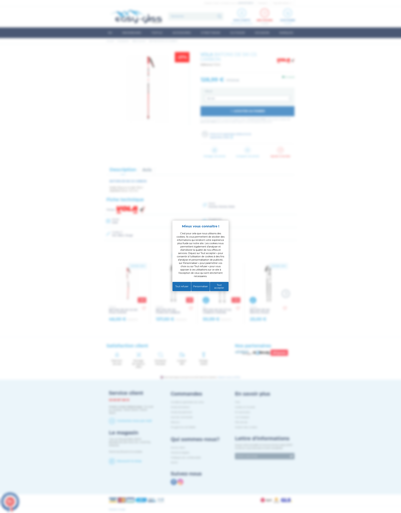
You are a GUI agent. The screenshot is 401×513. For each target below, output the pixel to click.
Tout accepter (219, 286)
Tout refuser (181, 286)
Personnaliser (200, 286)
